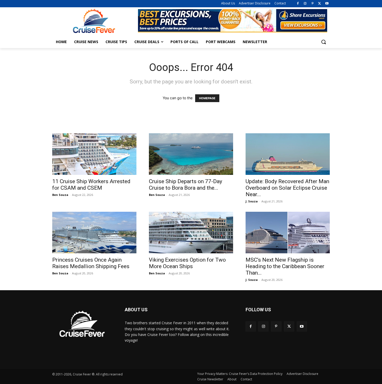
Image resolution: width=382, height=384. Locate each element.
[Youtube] (327, 4)
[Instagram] (305, 4)
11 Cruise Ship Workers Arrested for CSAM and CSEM (91, 184)
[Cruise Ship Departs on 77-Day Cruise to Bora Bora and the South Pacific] (191, 154)
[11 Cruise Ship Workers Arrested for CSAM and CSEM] (94, 154)
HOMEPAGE (207, 98)
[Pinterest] (312, 4)
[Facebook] (298, 4)
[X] (319, 4)
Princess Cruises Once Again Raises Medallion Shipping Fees (90, 263)
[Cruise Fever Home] (93, 21)
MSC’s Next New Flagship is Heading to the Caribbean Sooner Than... (285, 266)
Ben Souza (60, 195)
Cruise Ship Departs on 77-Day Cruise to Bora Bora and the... (185, 184)
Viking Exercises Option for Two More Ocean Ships (187, 263)
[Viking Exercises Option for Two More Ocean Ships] (191, 232)
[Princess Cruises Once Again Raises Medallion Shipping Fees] (94, 232)
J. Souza (252, 201)
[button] (323, 42)
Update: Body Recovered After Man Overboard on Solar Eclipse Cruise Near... (287, 187)
